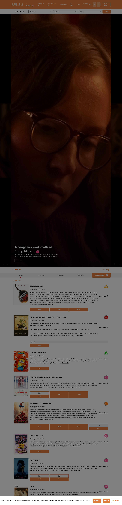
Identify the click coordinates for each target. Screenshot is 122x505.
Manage (106, 501)
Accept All (97, 501)
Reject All (115, 501)
